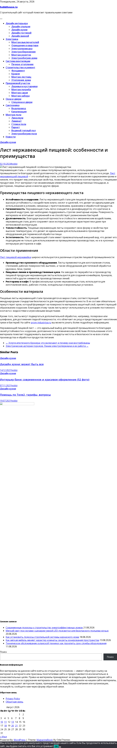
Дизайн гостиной (21, 32)
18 (5, 725)
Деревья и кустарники (24, 86)
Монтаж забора (20, 95)
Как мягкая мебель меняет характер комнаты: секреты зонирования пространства (52, 640)
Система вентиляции (18, 61)
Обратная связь (14, 701)
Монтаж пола (13, 114)
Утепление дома (21, 80)
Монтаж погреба (21, 89)
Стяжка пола (18, 124)
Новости (11, 136)
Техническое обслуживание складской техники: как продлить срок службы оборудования (56, 643)
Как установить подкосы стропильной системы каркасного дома (42, 637)
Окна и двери (13, 99)
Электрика (12, 39)
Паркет (15, 127)
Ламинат (16, 121)
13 (12, 722)
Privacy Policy (13, 698)
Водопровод (18, 108)
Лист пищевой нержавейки (15, 257)
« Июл (3, 736)
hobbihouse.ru (9, 7)
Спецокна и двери (21, 102)
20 (12, 725)
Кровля (15, 73)
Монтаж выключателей (25, 42)
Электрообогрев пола (24, 133)
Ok (56, 746)
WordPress (20, 739)
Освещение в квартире (24, 45)
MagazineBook (45, 739)
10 (1, 722)
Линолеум (17, 117)
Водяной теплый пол (23, 130)
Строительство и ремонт (20, 67)
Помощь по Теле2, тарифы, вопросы (25, 394)
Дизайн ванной (20, 36)
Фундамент (18, 70)
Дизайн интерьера (17, 23)
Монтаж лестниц (21, 76)
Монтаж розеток (21, 54)
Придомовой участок (18, 83)
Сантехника (12, 105)
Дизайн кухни (19, 29)
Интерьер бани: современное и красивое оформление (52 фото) (44, 379)
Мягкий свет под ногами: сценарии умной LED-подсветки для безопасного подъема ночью (57, 630)
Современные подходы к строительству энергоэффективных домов (44, 627)
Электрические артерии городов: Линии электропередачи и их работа (47, 346)
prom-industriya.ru (41, 322)
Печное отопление (22, 64)
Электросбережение (23, 51)
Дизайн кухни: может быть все (22, 364)
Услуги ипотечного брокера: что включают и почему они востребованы (48, 342)
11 (5, 722)
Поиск (3, 651)
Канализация (19, 111)
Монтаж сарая (19, 92)
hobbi (14, 163)
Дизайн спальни (20, 26)
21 (16, 725)
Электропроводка (21, 48)
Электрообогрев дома (24, 58)
